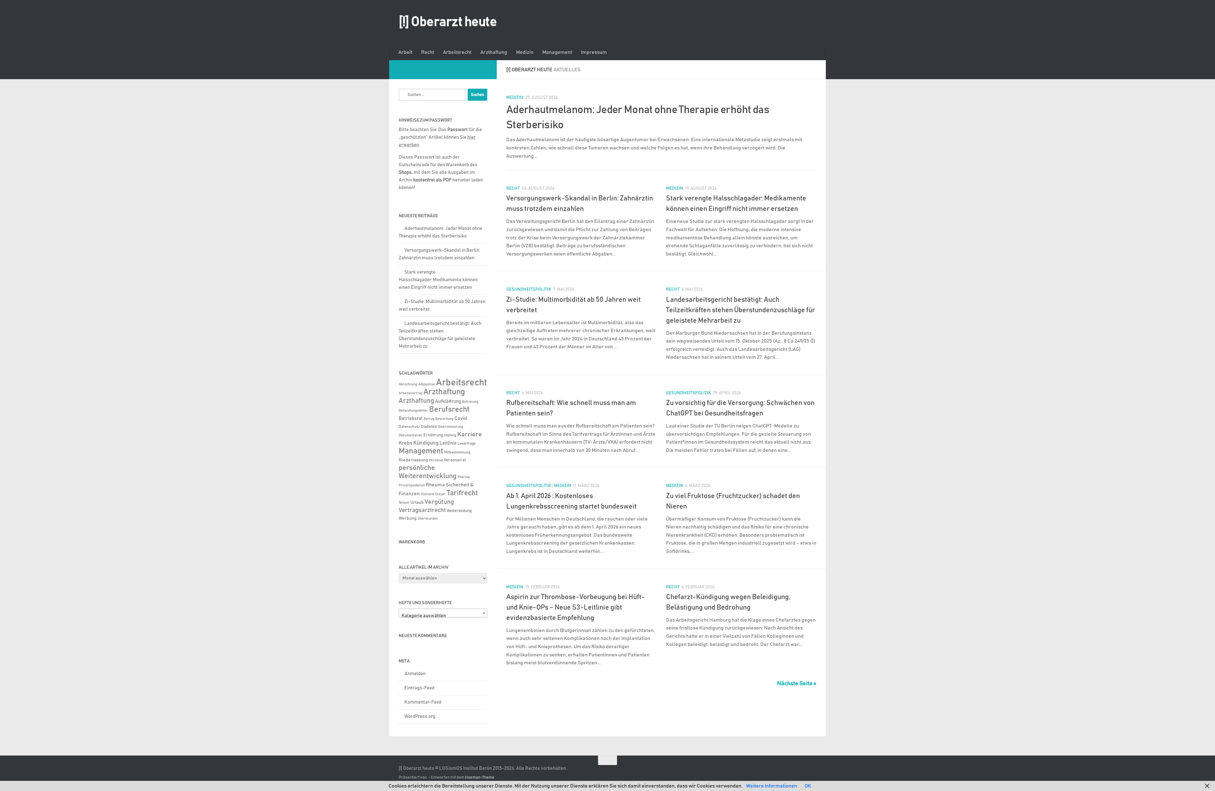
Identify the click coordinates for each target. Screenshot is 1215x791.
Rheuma (435, 485)
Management (557, 52)
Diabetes (429, 426)
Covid (460, 418)
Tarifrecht (462, 493)
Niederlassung (413, 460)
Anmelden (415, 673)
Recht (427, 52)
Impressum (594, 52)
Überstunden (428, 518)
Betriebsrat (411, 418)
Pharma (464, 477)
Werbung (408, 518)
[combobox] (443, 613)
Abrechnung (408, 384)
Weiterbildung (459, 511)
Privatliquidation (412, 485)
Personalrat (455, 460)
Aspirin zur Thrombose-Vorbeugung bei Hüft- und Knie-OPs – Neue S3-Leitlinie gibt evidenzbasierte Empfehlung (575, 608)
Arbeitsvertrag (410, 393)
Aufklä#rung (448, 401)
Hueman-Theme (479, 777)
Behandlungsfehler (413, 410)
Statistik (427, 494)
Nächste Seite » (796, 684)
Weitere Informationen (771, 785)
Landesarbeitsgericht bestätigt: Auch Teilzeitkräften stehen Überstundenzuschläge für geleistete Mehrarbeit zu (740, 310)
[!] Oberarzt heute (448, 22)
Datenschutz (409, 427)
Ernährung (433, 435)
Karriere (469, 434)
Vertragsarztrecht (422, 510)
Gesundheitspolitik (528, 289)
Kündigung (426, 443)
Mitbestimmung (457, 452)
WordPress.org (419, 716)
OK (808, 785)
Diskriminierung (450, 426)
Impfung (450, 435)
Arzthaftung (493, 52)
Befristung (470, 401)
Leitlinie (448, 443)
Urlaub (417, 502)
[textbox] (443, 616)
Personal (436, 460)
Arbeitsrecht (457, 52)
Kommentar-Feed (422, 702)
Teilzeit (404, 502)
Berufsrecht (449, 409)
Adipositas (426, 384)
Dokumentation (410, 435)
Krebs (405, 443)
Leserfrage (467, 443)
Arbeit (405, 52)
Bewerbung (444, 419)
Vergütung (439, 502)
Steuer (440, 494)
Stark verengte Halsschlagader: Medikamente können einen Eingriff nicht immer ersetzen (438, 280)
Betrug (429, 419)
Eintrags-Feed (419, 688)
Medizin (524, 52)
